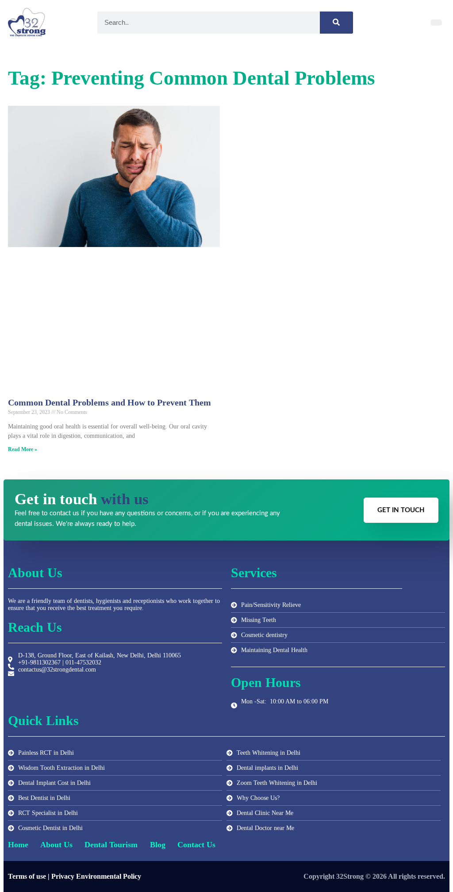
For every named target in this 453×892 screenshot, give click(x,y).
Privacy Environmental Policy (96, 876)
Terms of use (27, 876)
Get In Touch (401, 510)
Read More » (22, 449)
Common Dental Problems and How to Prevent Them (109, 402)
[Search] (336, 23)
